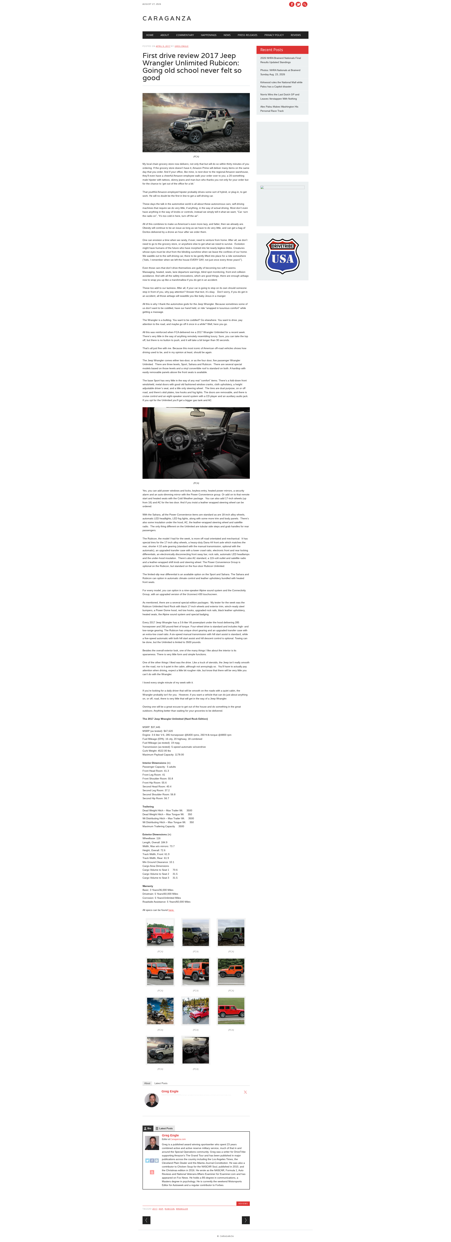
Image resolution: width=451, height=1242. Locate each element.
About (164, 35)
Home (149, 35)
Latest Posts (161, 1083)
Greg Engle (182, 46)
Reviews (296, 35)
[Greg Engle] (152, 1110)
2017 (154, 1208)
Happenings (209, 35)
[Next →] (246, 1220)
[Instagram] (157, 1162)
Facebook (291, 4)
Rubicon (170, 1208)
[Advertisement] (263, 18)
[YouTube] (152, 1174)
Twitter (298, 4)
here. (171, 910)
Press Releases (247, 35)
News (227, 35)
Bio (149, 1128)
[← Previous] (146, 1220)
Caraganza (167, 18)
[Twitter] (245, 1092)
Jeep (161, 1208)
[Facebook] (152, 1162)
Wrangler (182, 1208)
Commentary (185, 35)
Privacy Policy (274, 35)
